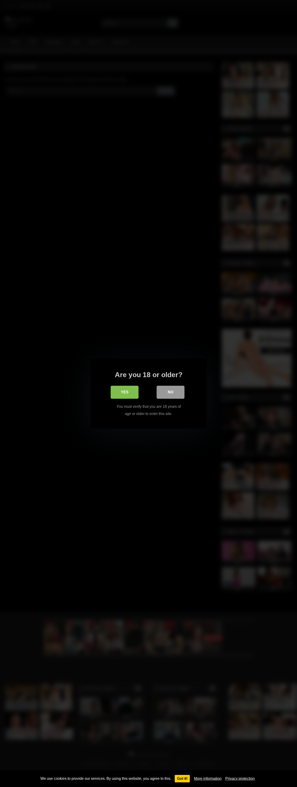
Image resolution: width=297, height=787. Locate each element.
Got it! (182, 778)
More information (208, 778)
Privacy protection (240, 778)
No (170, 392)
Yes (125, 392)
